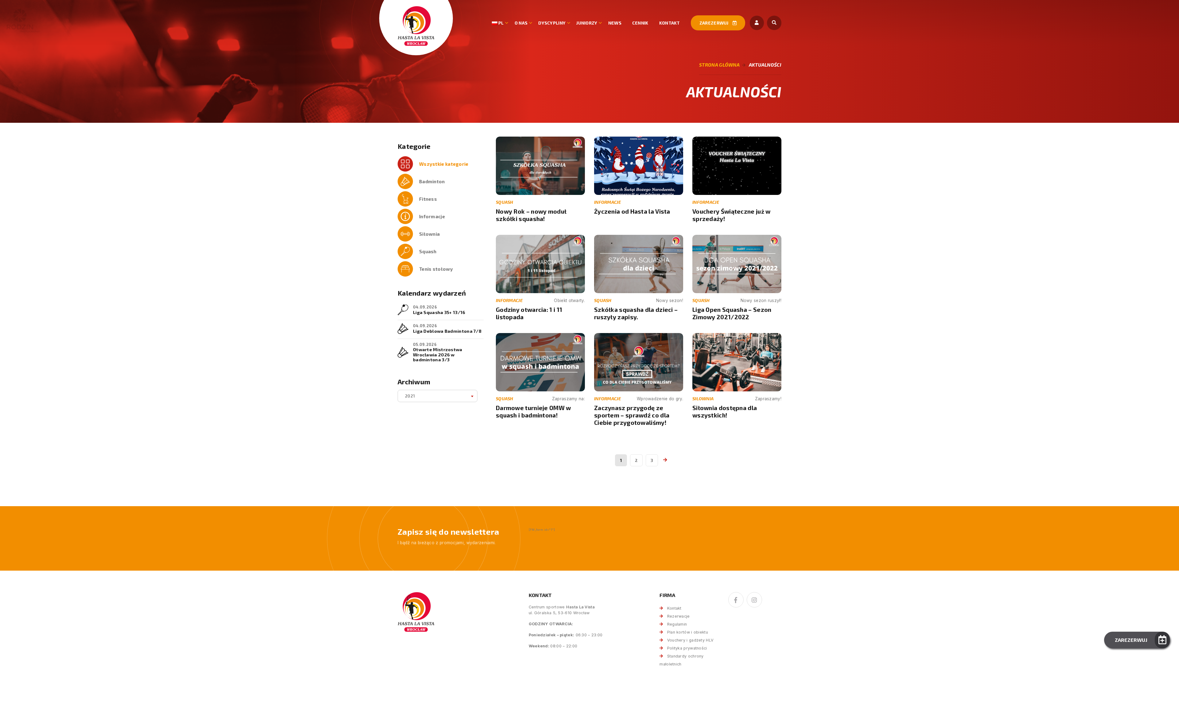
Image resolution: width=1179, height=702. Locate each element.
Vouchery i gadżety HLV (690, 640)
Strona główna (719, 65)
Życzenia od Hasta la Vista (632, 211)
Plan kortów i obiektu (687, 632)
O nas (521, 22)
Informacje (432, 216)
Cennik (640, 22)
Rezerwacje (678, 616)
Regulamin (677, 624)
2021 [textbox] (410, 395)
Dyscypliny (552, 22)
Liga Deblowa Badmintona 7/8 (447, 331)
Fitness (428, 199)
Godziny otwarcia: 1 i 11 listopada (529, 313)
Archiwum (414, 382)
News (614, 22)
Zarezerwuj (714, 22)
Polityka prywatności (687, 648)
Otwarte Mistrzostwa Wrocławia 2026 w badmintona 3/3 (437, 354)
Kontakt (669, 22)
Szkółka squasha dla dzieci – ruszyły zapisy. (636, 313)
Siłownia (429, 234)
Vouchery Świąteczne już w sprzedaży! (731, 215)
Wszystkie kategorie (444, 164)
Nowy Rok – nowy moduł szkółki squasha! (531, 215)
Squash (428, 251)
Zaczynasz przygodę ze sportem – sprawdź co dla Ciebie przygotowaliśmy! (631, 415)
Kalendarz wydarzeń (432, 293)
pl (500, 22)
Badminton (432, 181)
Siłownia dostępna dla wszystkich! (724, 411)
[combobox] (437, 396)
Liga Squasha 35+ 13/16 (439, 312)
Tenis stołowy (436, 269)
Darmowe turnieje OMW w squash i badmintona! (533, 411)
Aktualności (765, 65)
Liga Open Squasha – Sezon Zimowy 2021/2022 (732, 313)
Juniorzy (586, 22)
